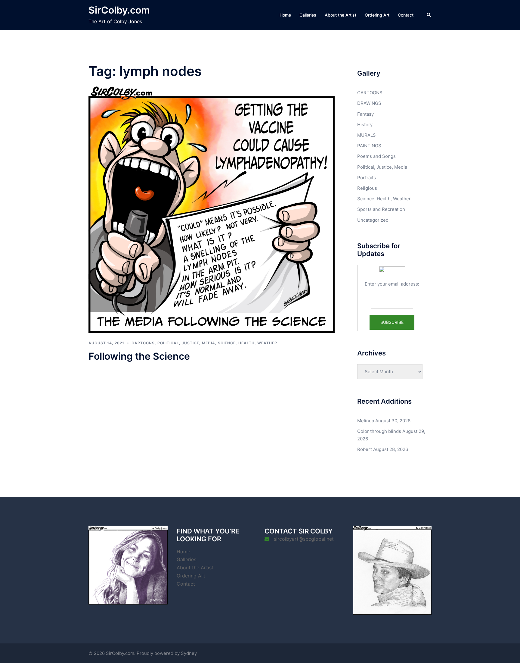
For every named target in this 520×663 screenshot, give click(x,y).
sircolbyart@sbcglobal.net (304, 539)
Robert (364, 449)
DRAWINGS (369, 103)
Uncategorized (372, 220)
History (365, 124)
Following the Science (139, 356)
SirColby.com (119, 10)
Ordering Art (377, 14)
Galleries (307, 14)
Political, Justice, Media (186, 343)
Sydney (189, 653)
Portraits (366, 177)
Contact (405, 14)
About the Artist (340, 14)
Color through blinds (379, 431)
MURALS (366, 135)
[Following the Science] (211, 209)
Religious (367, 188)
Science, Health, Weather (247, 343)
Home (285, 14)
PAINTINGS (369, 146)
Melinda (365, 421)
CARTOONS (143, 343)
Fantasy (365, 114)
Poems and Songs (376, 156)
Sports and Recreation (381, 209)
